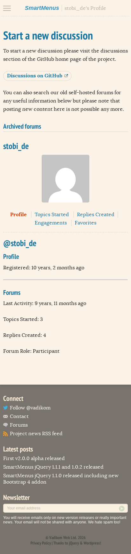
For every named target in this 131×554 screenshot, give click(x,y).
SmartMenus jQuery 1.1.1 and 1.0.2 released (53, 467)
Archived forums (22, 126)
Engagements (51, 223)
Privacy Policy (41, 543)
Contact (19, 416)
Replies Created (95, 214)
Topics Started (52, 214)
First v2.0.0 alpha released (34, 458)
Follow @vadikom (30, 408)
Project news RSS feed (36, 433)
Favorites (85, 223)
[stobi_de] (65, 207)
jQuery (74, 543)
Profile (18, 214)
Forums (19, 425)
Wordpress (92, 543)
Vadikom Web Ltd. (63, 537)
